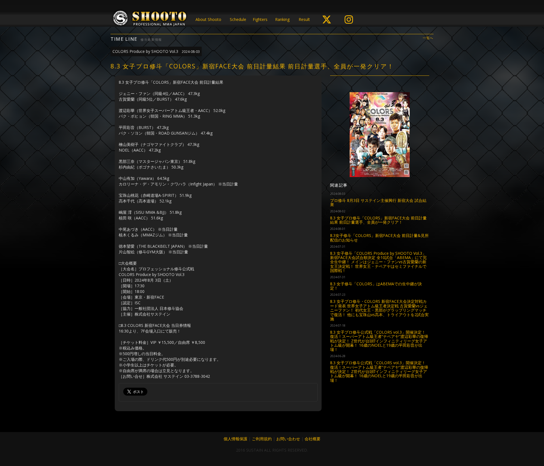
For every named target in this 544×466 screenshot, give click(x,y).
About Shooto (208, 19)
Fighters (260, 19)
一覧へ (428, 38)
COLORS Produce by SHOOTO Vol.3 (156, 51)
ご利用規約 (262, 438)
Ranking (282, 19)
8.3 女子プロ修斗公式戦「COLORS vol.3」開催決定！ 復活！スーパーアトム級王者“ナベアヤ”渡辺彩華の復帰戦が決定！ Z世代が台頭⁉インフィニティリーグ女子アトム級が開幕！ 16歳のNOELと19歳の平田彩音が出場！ (379, 340)
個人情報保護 (235, 438)
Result (304, 19)
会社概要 (312, 438)
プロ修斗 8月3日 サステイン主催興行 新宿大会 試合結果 (378, 202)
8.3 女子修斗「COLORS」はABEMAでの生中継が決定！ (376, 286)
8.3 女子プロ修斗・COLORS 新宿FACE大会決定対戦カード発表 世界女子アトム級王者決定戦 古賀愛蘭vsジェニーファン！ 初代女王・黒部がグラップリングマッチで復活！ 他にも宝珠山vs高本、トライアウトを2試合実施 (379, 310)
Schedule (238, 19)
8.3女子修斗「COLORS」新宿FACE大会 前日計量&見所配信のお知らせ (379, 237)
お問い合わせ (288, 438)
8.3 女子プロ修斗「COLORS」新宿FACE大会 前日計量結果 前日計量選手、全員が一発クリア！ (378, 220)
